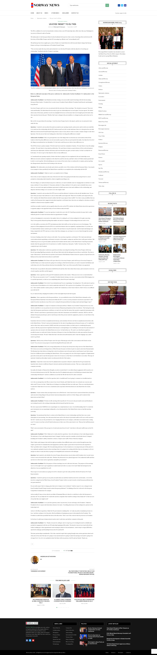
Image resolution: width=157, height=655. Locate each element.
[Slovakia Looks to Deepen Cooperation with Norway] (62, 590)
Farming (101, 104)
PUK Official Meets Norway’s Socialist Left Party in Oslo (118, 220)
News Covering (70, 641)
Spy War (101, 168)
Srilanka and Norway (104, 172)
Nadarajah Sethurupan (59, 27)
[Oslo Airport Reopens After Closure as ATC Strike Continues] (105, 211)
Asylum (100, 75)
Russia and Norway (103, 150)
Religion (101, 147)
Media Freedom (102, 111)
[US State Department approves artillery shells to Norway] (119, 230)
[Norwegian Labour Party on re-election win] (83, 643)
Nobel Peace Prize (103, 121)
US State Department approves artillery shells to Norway (119, 238)
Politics (100, 139)
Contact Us (69, 628)
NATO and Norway (103, 118)
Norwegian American (104, 129)
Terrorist (101, 179)
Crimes (100, 86)
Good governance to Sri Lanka (112, 294)
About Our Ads (56, 639)
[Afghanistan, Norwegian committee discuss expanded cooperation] (119, 248)
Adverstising (69, 632)
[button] (32, 595)
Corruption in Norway (104, 82)
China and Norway (103, 78)
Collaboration (56, 630)
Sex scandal (102, 161)
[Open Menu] (125, 5)
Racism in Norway (103, 143)
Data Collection (70, 630)
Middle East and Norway (105, 114)
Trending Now (69, 644)
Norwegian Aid (102, 125)
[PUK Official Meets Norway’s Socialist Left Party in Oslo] (119, 211)
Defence (101, 89)
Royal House (102, 154)
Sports (100, 164)
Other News (55, 13)
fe (32, 544)
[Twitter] (122, 5)
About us (39, 13)
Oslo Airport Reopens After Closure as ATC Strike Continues (105, 220)
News (46, 13)
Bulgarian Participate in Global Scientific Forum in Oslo (40, 601)
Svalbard (101, 175)
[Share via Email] (71, 550)
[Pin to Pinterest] (70, 550)
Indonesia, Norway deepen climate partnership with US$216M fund (104, 257)
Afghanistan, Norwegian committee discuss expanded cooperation (118, 258)
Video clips (101, 186)
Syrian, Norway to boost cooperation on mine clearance (95, 629)
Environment (102, 100)
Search (107, 5)
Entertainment (56, 641)
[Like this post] (65, 550)
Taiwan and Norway (104, 182)
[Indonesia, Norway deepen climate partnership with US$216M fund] (105, 248)
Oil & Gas (101, 132)
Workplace (55, 632)
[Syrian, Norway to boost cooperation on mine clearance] (83, 629)
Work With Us (56, 628)
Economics (101, 96)
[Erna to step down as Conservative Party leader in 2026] (83, 636)
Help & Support (70, 639)
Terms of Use (69, 637)
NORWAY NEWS (30, 627)
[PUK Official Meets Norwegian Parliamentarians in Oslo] (84, 590)
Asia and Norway (103, 71)
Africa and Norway (103, 68)
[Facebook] (119, 5)
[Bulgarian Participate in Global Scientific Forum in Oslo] (41, 590)
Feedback (55, 637)
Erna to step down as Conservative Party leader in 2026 (96, 636)
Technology (56, 644)
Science (100, 157)
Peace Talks (102, 136)
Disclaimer (65, 13)
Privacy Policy (56, 634)
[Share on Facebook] (66, 550)
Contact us (74, 13)
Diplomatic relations (42, 18)
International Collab (71, 634)
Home (32, 13)
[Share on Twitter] (68, 550)
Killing (100, 107)
